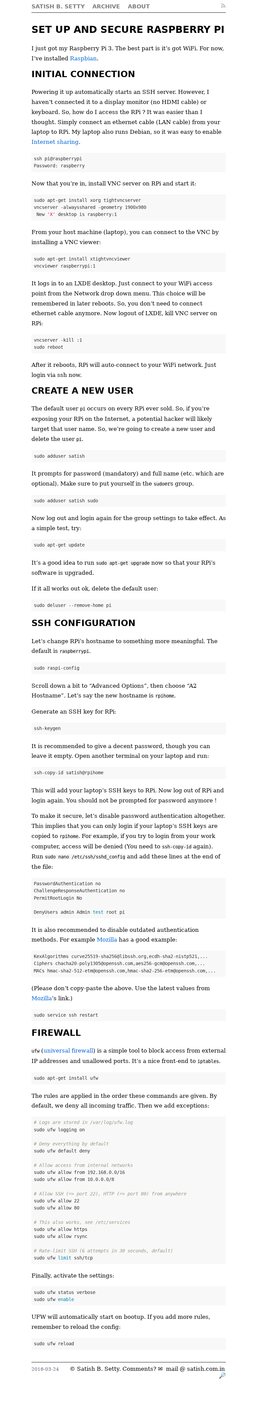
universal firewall (68, 1050)
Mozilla (107, 939)
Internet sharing (55, 141)
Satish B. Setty (98, 1368)
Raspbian (83, 58)
